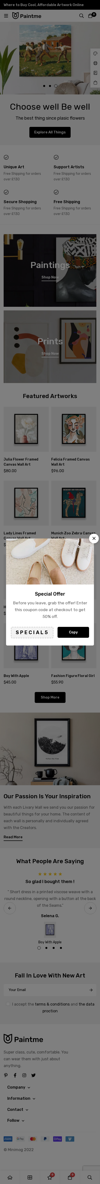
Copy (73, 632)
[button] (94, 538)
